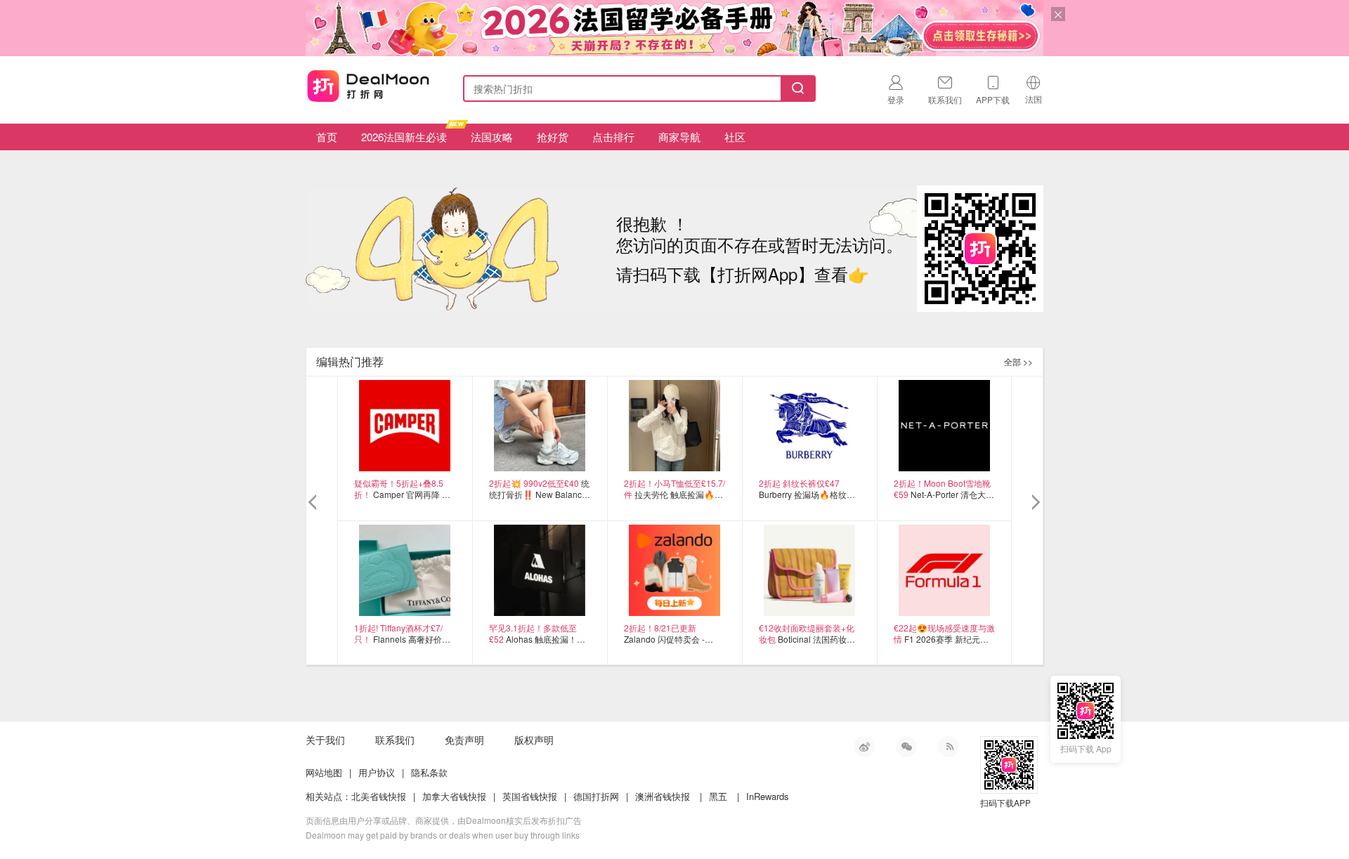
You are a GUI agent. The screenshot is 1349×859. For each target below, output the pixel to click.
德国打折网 (596, 796)
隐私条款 (429, 772)
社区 (734, 136)
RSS (948, 746)
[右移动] (1035, 503)
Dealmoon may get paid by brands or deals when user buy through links (443, 835)
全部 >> (1018, 361)
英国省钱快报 (529, 796)
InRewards (767, 796)
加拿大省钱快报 (454, 796)
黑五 (718, 796)
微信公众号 (906, 746)
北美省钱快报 (378, 796)
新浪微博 (864, 746)
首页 (326, 136)
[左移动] (314, 503)
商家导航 (679, 136)
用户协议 (376, 772)
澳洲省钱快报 (662, 796)
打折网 (368, 86)
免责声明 (464, 740)
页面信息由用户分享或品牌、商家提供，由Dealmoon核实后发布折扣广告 (444, 820)
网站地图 (324, 772)
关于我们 (325, 740)
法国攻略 (492, 136)
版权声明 (534, 740)
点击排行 (613, 136)
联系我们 (395, 740)
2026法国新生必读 (404, 136)
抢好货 (552, 136)
